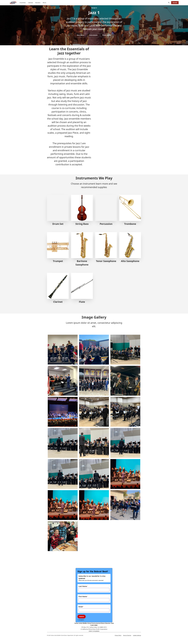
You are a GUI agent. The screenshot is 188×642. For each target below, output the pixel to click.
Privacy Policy (118, 635)
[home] (13, 3)
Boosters (37, 2)
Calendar (30, 2)
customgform (81, 619)
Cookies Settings (137, 635)
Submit (81, 616)
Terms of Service (127, 635)
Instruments (93, 35)
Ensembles (23, 2)
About (44, 2)
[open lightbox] (63, 349)
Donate (175, 2)
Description (80, 35)
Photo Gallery (106, 35)
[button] (169, 2)
